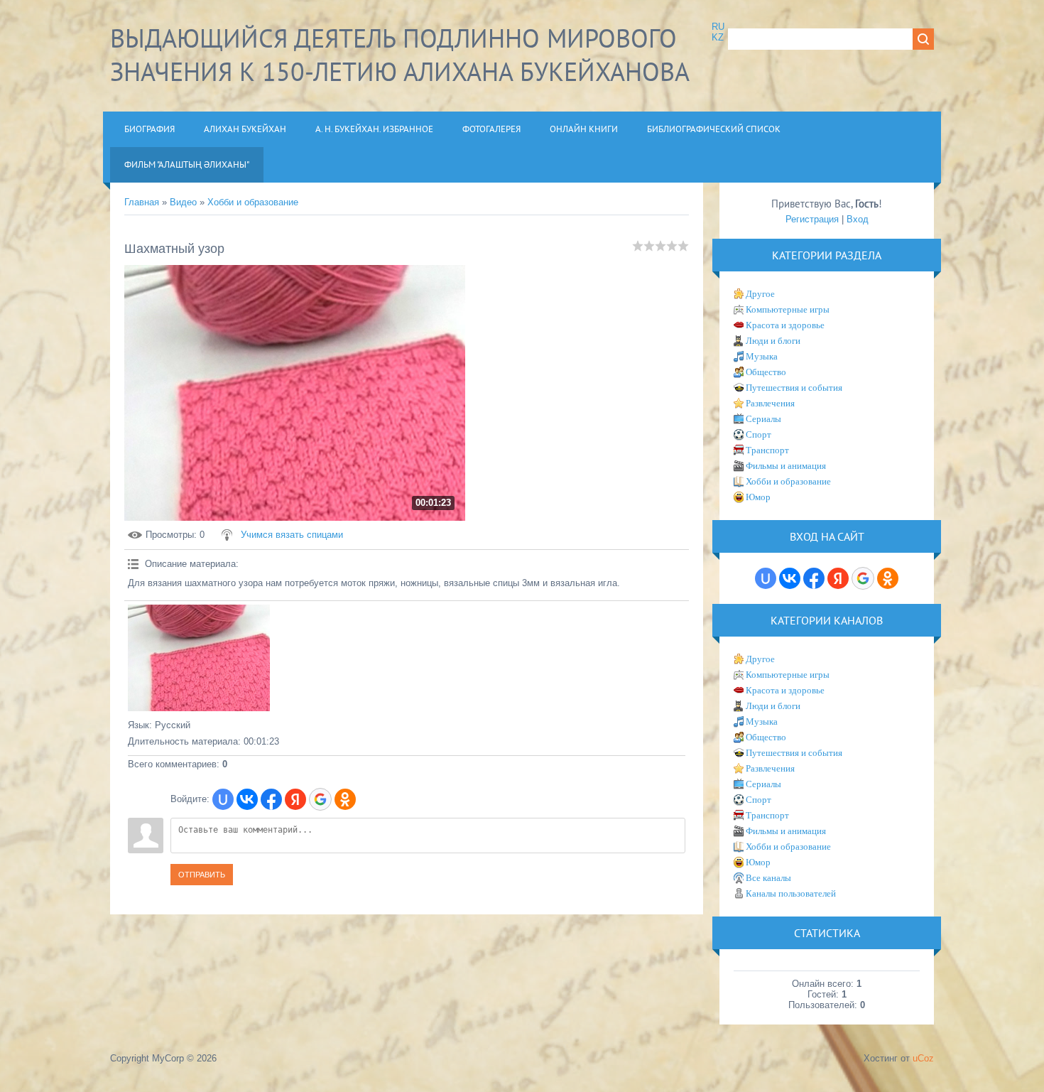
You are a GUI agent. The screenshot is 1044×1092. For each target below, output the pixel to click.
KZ (718, 37)
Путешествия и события (794, 387)
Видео (183, 202)
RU (718, 26)
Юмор (758, 497)
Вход (858, 219)
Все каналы (768, 877)
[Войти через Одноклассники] (345, 799)
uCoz (923, 1058)
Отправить (201, 874)
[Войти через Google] (320, 799)
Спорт (758, 434)
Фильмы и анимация (786, 465)
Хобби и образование (252, 202)
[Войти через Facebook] (271, 799)
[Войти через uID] (223, 799)
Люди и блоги (773, 340)
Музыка (762, 356)
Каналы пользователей (791, 893)
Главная (141, 202)
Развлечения (770, 403)
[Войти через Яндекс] (295, 799)
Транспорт (767, 450)
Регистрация (812, 219)
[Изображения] (199, 658)
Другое (760, 293)
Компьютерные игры (788, 309)
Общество (766, 372)
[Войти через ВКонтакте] (247, 799)
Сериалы (763, 418)
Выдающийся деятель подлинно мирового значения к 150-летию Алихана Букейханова (400, 54)
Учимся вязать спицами (292, 534)
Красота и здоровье (785, 325)
